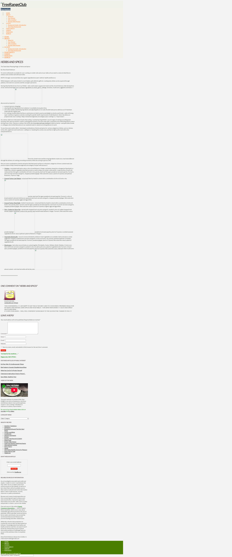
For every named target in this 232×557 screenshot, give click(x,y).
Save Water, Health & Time (8, 377)
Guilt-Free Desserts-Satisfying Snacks (15, 443)
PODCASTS (7, 550)
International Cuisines (10, 445)
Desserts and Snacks (10, 435)
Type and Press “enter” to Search (10, 555)
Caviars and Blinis (9, 432)
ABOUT (6, 543)
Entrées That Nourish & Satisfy (13, 438)
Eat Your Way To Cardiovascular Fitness (12, 364)
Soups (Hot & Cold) (9, 451)
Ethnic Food (7, 440)
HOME (6, 542)
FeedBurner (17, 472)
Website (3, 343)
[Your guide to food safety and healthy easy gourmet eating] (13, 4)
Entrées (6, 437)
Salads (6, 448)
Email (3, 340)
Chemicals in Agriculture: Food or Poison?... (13, 373)
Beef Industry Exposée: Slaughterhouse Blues (13, 367)
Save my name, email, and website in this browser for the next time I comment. (25, 347)
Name (3, 337)
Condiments (7, 434)
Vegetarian (7, 453)
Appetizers (7, 427)
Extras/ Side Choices (10, 442)
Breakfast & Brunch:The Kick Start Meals (14, 430)
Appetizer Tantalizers (10, 426)
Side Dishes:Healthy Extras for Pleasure (15, 450)
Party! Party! (8, 446)
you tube (3, 411)
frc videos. (11, 411)
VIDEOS (6, 548)
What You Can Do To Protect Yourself (11, 370)
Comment (4, 333)
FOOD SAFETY (8, 547)
